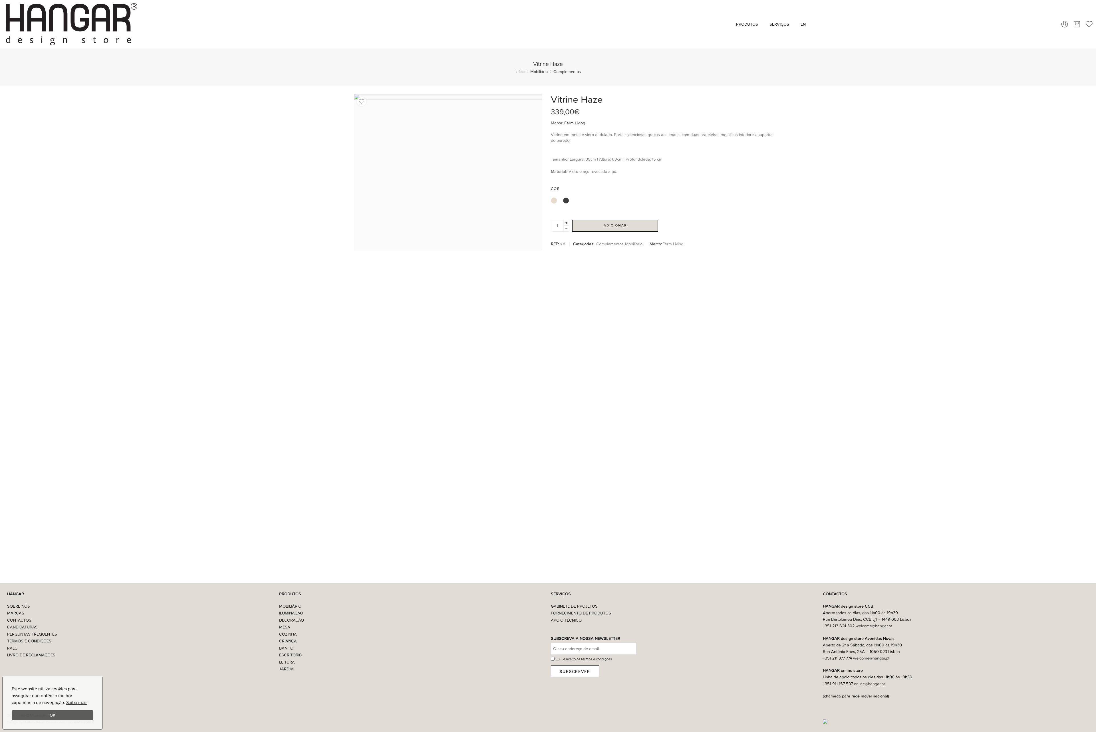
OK (52, 715)
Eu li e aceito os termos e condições (584, 659)
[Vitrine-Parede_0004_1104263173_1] (448, 172)
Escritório (290, 655)
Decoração (291, 620)
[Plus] (566, 223)
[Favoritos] (361, 101)
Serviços (779, 24)
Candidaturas (22, 627)
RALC (12, 648)
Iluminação (291, 613)
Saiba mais (76, 702)
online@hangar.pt (869, 684)
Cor (555, 188)
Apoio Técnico (566, 620)
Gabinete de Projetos (574, 606)
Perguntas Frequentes (32, 634)
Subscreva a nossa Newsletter (585, 638)
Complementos (567, 71)
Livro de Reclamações (31, 655)
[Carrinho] (1077, 24)
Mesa (284, 627)
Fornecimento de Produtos (581, 613)
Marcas (15, 613)
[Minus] (566, 229)
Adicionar (615, 225)
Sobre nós (18, 606)
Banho (286, 648)
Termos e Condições (29, 641)
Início (520, 71)
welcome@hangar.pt (874, 626)
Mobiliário (539, 71)
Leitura (287, 662)
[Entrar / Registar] (1065, 24)
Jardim (286, 669)
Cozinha (288, 634)
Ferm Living (574, 123)
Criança (288, 641)
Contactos (19, 620)
